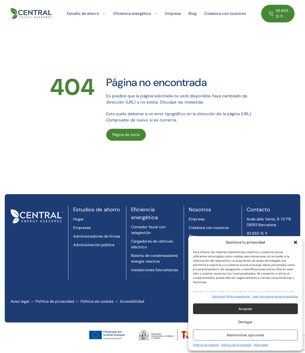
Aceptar (246, 308)
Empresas (82, 227)
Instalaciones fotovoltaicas (154, 269)
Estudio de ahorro (83, 13)
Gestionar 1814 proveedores (231, 296)
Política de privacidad (236, 345)
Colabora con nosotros (225, 13)
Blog (192, 13)
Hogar (78, 219)
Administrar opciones (245, 335)
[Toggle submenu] (104, 13)
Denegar (245, 322)
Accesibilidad (132, 301)
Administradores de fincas (96, 236)
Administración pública (93, 244)
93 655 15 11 (282, 13)
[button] (295, 242)
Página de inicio (126, 134)
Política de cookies (206, 345)
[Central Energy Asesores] (31, 13)
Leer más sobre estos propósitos (275, 296)
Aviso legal (261, 345)
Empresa (173, 13)
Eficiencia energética (132, 13)
